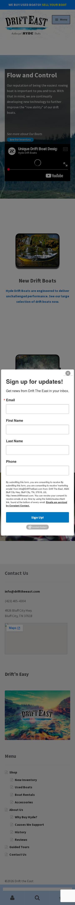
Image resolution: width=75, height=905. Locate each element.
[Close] (68, 373)
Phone (11, 461)
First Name (14, 420)
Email (10, 400)
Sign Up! (37, 517)
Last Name (14, 441)
